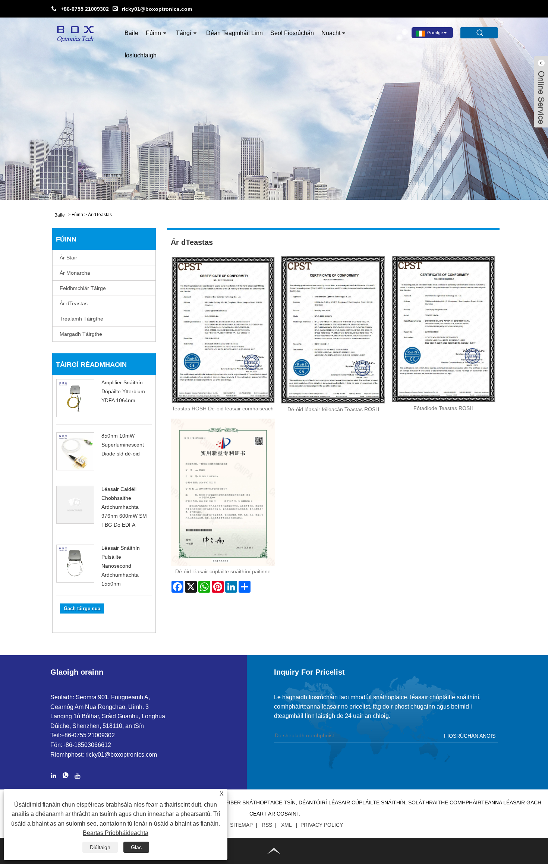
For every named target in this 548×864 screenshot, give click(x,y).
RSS (267, 825)
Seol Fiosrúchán (292, 33)
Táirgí (183, 33)
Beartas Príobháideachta (115, 833)
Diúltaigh (100, 847)
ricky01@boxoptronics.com (157, 9)
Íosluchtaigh (141, 55)
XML (286, 825)
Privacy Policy (321, 825)
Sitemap (241, 825)
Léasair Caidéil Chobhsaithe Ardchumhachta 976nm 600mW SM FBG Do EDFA (124, 507)
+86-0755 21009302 (85, 9)
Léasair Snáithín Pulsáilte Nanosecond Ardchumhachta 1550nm (120, 566)
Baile (131, 33)
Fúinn (153, 33)
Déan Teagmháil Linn (234, 33)
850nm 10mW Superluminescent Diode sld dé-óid (122, 445)
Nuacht (330, 33)
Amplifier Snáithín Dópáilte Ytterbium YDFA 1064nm (123, 391)
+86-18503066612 (86, 745)
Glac (136, 847)
